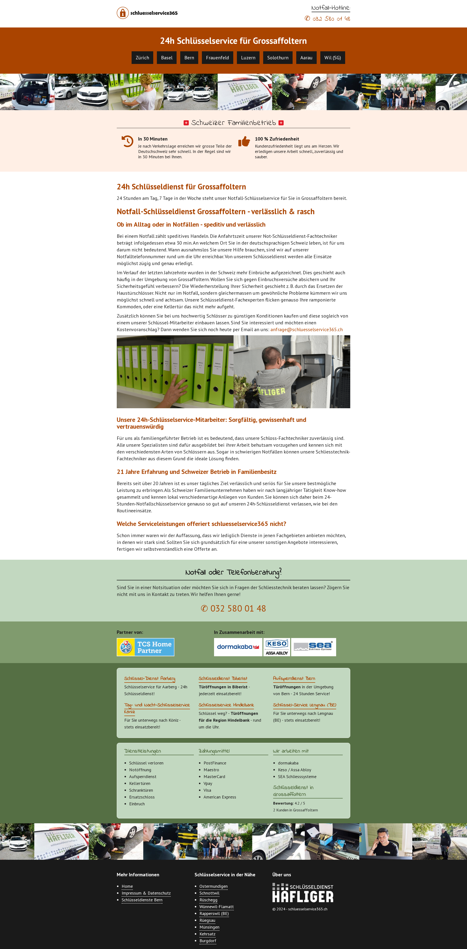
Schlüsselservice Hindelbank (226, 705)
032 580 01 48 (331, 19)
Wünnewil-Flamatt (216, 906)
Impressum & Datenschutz (146, 893)
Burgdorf (207, 940)
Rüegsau (207, 920)
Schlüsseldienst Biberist (223, 678)
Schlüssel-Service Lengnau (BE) (304, 705)
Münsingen (209, 927)
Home (127, 886)
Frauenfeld (217, 57)
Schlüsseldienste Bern (142, 900)
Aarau (306, 57)
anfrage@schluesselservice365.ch (306, 329)
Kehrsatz (207, 934)
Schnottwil (209, 893)
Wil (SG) (332, 57)
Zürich (142, 57)
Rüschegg (208, 900)
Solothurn (277, 57)
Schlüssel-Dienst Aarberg (149, 678)
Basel (166, 57)
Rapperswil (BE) (214, 913)
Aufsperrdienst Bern (294, 678)
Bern (189, 57)
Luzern (248, 57)
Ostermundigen (213, 886)
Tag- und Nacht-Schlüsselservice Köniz (157, 709)
